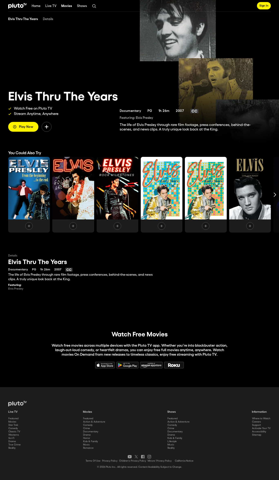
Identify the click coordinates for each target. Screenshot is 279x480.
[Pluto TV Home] (17, 6)
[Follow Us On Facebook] (143, 457)
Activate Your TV (261, 428)
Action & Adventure (94, 421)
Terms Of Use (93, 461)
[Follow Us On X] (136, 457)
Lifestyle (172, 441)
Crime (86, 428)
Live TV (50, 6)
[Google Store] (127, 365)
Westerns (13, 435)
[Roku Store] (174, 365)
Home (36, 6)
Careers (256, 421)
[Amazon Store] (151, 365)
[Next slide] (275, 195)
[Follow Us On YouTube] (130, 457)
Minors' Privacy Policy (160, 461)
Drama (12, 441)
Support (256, 425)
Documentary (90, 431)
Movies (66, 6)
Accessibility (259, 431)
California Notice (184, 461)
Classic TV (14, 431)
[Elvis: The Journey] (250, 195)
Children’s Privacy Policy (132, 461)
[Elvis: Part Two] (206, 195)
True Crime (14, 444)
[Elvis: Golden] (73, 195)
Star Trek (13, 425)
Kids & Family (90, 441)
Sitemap (256, 435)
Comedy (13, 428)
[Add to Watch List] (46, 127)
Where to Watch (261, 418)
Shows (82, 6)
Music (86, 444)
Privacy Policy (109, 461)
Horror (86, 438)
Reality (12, 448)
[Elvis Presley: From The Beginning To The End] (29, 195)
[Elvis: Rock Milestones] (117, 195)
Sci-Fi (11, 438)
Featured (13, 418)
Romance (88, 448)
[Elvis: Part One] (161, 195)
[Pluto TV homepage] (17, 403)
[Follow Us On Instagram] (149, 457)
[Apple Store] (105, 365)
